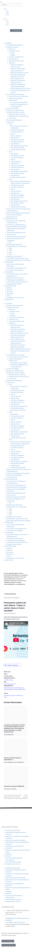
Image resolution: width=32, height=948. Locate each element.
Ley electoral (15, 143)
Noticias (9, 288)
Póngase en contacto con (15, 297)
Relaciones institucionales (15, 112)
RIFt (10, 242)
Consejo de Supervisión (16, 61)
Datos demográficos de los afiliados (19, 260)
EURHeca (9, 854)
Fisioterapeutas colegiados (16, 280)
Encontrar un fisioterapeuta (16, 224)
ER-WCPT (9, 848)
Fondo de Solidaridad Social (16, 232)
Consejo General (14, 51)
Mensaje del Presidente (15, 45)
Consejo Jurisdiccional (16, 57)
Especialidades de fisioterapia (17, 226)
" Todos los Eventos (10, 594)
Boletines (10, 293)
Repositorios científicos (14, 244)
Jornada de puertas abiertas (25, 796)
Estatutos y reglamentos (15, 110)
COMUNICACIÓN (10, 286)
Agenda (9, 290)
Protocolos (12, 118)
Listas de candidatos (17, 140)
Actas (12, 53)
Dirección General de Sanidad (15, 840)
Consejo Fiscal (13, 59)
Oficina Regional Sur (17, 78)
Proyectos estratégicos (14, 120)
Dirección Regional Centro (19, 72)
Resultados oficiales (17, 147)
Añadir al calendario (12, 665)
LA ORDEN (8, 43)
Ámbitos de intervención (15, 278)
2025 (10, 151)
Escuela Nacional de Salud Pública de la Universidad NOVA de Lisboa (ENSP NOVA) (14, 688)
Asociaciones (11, 234)
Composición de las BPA (19, 102)
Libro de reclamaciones (13, 862)
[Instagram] (12, 822)
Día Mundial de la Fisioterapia (16, 246)
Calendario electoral (17, 130)
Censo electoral (16, 136)
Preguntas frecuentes (18, 149)
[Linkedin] (8, 822)
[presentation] (15, 714)
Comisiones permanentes (15, 94)
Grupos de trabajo (13, 108)
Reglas (13, 55)
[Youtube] (16, 822)
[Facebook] (3, 822)
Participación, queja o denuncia (17, 258)
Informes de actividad (14, 215)
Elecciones (10, 122)
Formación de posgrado (15, 270)
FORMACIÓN (9, 262)
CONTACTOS (9, 299)
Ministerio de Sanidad (13, 830)
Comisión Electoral (17, 132)
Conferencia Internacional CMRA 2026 (14, 786)
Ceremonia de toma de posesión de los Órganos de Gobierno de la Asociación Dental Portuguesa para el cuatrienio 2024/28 (13, 796)
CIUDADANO (9, 272)
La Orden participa (8, 680)
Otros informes (12, 217)
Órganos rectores (13, 47)
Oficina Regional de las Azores (21, 88)
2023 (10, 254)
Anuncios (10, 292)
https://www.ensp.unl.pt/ (10, 684)
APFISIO (8, 856)
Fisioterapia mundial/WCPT (15, 846)
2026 (10, 179)
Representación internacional (19, 116)
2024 (10, 124)
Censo (13, 134)
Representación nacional (17, 114)
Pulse (9, 295)
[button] (16, 2)
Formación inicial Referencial (16, 268)
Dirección (12, 49)
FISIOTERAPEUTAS (11, 218)
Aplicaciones (15, 138)
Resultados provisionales (19, 145)
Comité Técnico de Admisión (18, 96)
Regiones (12, 63)
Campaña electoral (17, 142)
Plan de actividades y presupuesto (18, 213)
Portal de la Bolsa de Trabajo (16, 236)
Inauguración (15, 175)
